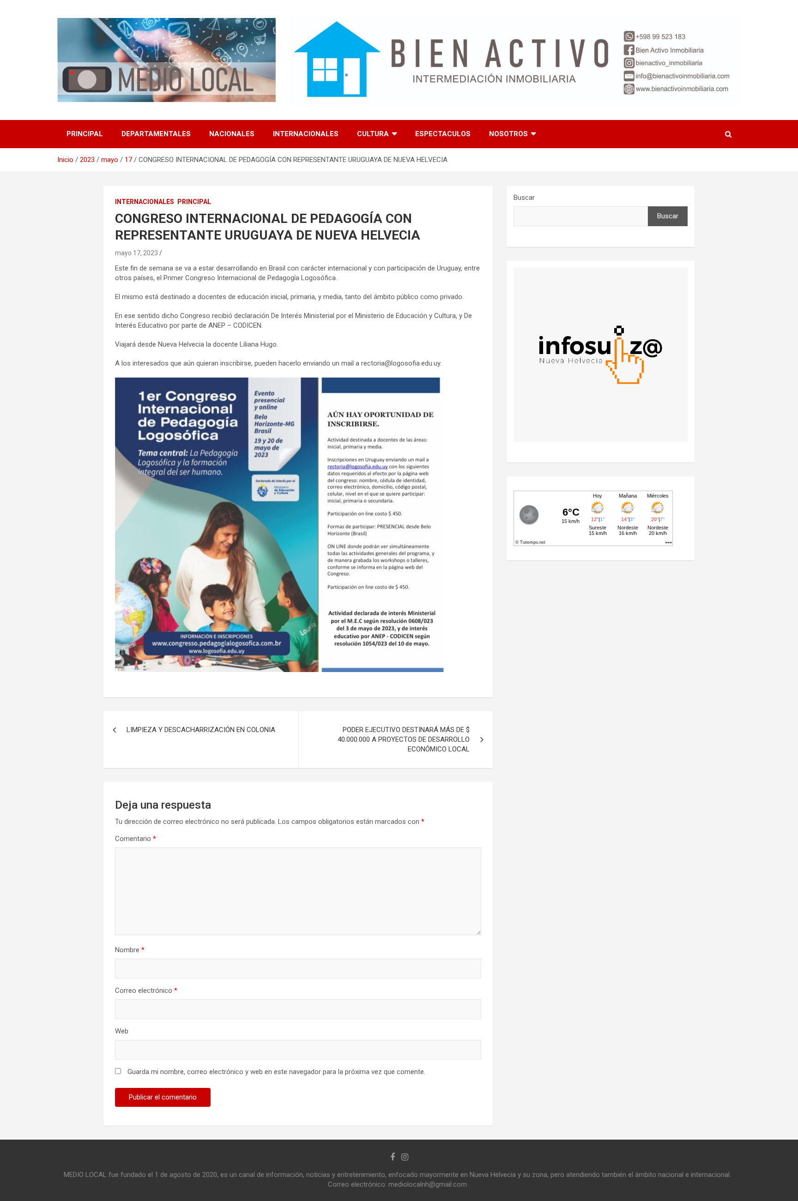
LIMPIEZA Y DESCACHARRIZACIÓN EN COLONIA (201, 730)
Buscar (524, 197)
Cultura (373, 134)
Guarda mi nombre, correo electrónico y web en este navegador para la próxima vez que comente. (276, 1072)
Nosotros (508, 134)
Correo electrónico (146, 990)
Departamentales (156, 134)
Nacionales (231, 134)
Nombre (130, 950)
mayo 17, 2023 (136, 253)
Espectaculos (443, 134)
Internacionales (306, 134)
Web (121, 1031)
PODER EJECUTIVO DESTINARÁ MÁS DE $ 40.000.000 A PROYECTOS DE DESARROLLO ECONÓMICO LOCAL (404, 739)
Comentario (135, 839)
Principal (84, 134)
